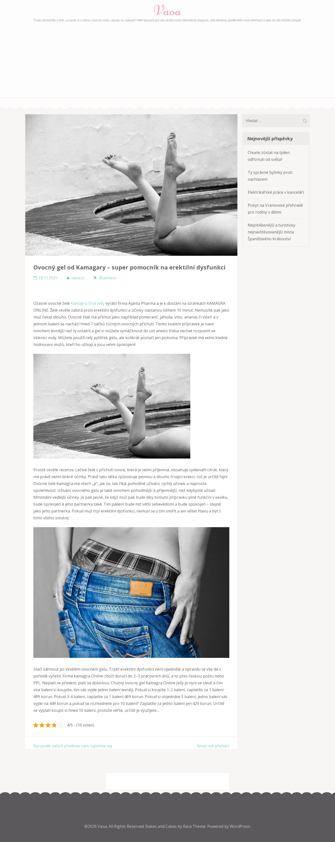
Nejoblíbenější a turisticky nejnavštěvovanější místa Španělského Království (271, 232)
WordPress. (240, 826)
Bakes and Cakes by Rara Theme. (176, 826)
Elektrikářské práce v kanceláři (276, 192)
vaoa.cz (78, 278)
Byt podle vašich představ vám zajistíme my (72, 746)
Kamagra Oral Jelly (87, 303)
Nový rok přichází (213, 746)
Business (108, 278)
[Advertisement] (167, 61)
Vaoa (167, 10)
